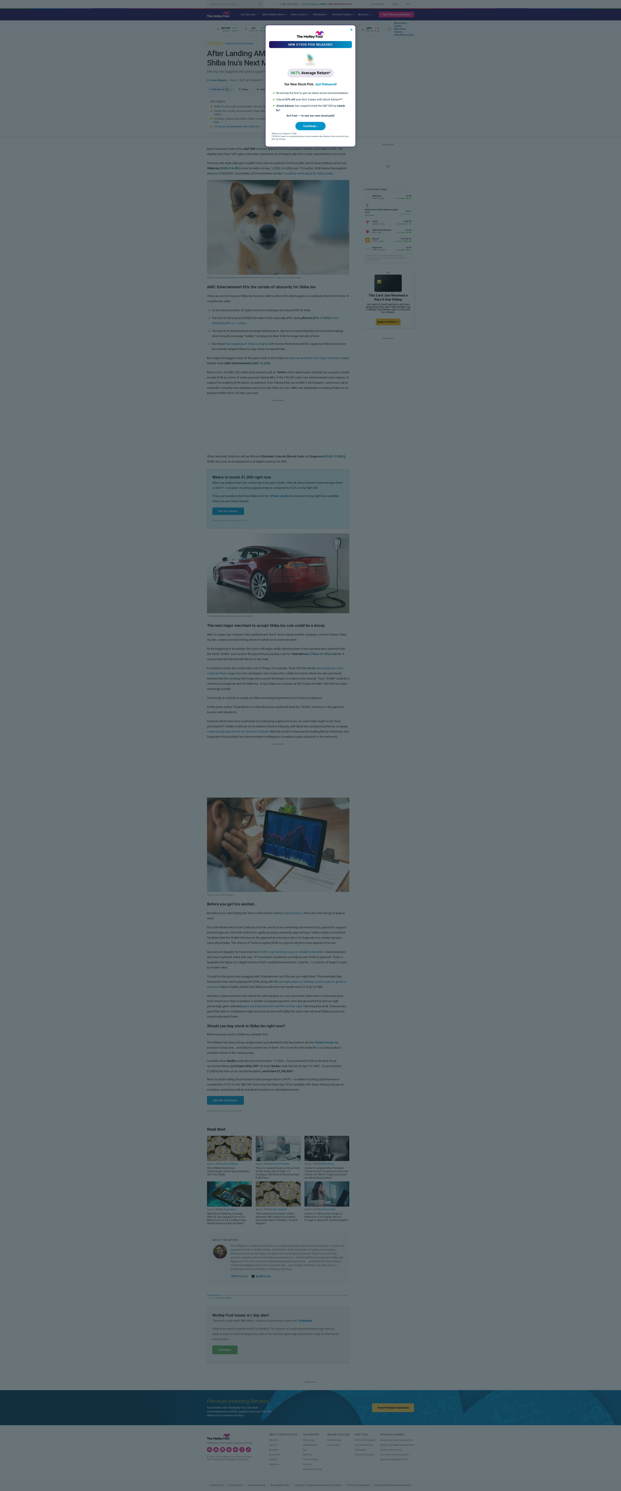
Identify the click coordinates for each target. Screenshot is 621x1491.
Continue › (310, 126)
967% (310, 73)
